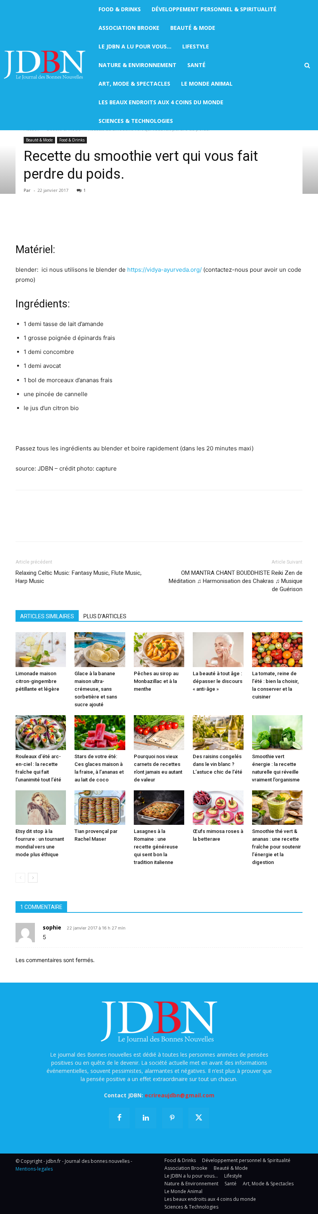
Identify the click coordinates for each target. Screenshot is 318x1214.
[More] (113, 220)
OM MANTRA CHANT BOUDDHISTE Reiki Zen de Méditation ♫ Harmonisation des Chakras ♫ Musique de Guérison (235, 581)
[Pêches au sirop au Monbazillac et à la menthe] (159, 649)
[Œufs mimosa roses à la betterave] (218, 807)
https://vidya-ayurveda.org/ (164, 269)
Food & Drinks (72, 140)
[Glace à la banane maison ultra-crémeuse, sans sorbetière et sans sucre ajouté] (99, 649)
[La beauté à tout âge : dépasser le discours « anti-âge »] (218, 649)
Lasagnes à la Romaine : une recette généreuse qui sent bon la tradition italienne (156, 846)
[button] (307, 65)
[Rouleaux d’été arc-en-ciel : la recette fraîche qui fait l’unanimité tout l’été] (41, 732)
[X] (41, 220)
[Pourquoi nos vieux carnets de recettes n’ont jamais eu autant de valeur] (159, 732)
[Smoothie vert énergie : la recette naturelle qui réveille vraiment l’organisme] (277, 732)
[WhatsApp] (77, 220)
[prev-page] (20, 878)
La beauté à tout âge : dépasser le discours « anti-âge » (217, 681)
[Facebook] (23, 220)
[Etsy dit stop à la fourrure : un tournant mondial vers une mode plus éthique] (41, 807)
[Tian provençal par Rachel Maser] (99, 807)
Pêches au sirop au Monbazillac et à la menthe (156, 681)
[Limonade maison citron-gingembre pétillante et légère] (41, 649)
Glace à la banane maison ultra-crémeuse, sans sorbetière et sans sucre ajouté (95, 689)
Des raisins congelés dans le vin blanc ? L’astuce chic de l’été (217, 764)
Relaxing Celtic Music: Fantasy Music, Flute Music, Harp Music (79, 577)
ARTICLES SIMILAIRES (47, 616)
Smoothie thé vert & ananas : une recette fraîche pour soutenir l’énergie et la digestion (276, 846)
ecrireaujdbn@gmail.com (179, 1095)
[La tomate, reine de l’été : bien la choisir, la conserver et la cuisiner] (277, 649)
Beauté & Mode (39, 140)
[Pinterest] (59, 220)
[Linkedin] (94, 220)
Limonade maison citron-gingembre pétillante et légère (37, 681)
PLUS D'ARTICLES (104, 616)
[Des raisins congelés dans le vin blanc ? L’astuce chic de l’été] (218, 732)
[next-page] (33, 878)
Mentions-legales (34, 1169)
